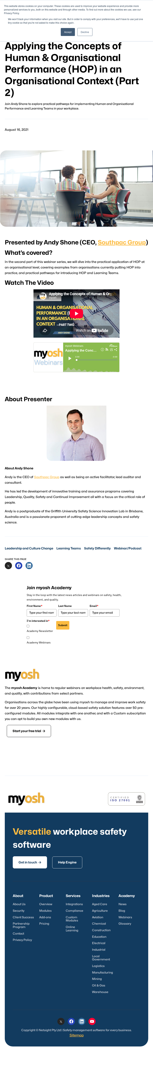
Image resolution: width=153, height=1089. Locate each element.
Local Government (101, 958)
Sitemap (77, 1035)
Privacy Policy (22, 940)
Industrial (98, 949)
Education (99, 936)
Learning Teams (68, 548)
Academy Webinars (39, 642)
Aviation (97, 917)
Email (94, 606)
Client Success (23, 917)
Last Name (65, 606)
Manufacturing (102, 972)
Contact (18, 933)
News (123, 904)
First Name (34, 606)
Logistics (98, 966)
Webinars (125, 917)
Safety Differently (97, 548)
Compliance (74, 910)
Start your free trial (29, 731)
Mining (97, 979)
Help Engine (67, 862)
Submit (62, 625)
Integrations (74, 904)
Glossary (125, 923)
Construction (101, 930)
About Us (19, 904)
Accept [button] (68, 32)
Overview (45, 904)
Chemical (99, 923)
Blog (122, 910)
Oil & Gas (98, 985)
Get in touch (30, 862)
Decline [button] (85, 32)
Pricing (44, 923)
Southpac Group (122, 242)
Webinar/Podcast (127, 548)
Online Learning (72, 929)
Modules (45, 910)
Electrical (98, 943)
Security (18, 910)
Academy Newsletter (40, 631)
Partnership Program (21, 925)
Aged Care (99, 904)
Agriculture (100, 910)
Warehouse (100, 992)
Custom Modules (72, 919)
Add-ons (45, 917)
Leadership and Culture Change (29, 548)
